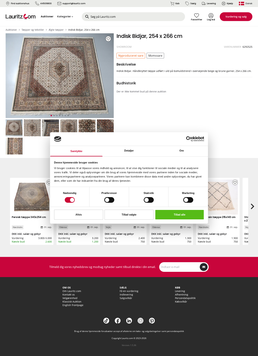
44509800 (46, 3)
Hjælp (230, 3)
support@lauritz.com (73, 3)
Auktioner (11, 29)
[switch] (109, 200)
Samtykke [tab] (76, 151)
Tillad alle (179, 214)
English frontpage (72, 305)
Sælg (193, 3)
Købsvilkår (181, 301)
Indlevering (126, 294)
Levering (211, 3)
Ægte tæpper (56, 29)
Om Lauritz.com (71, 291)
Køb (178, 3)
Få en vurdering (129, 291)
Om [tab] (181, 150)
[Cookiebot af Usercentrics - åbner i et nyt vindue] (188, 139)
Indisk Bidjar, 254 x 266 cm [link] (84, 29)
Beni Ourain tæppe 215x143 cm (217, 217)
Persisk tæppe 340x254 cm (29, 217)
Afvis (78, 214)
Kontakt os (68, 294)
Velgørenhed (69, 298)
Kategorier (64, 16)
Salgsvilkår (126, 298)
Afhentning (181, 294)
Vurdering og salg (236, 16)
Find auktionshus (20, 3)
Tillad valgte (129, 214)
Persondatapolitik (185, 298)
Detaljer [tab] (129, 150)
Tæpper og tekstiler (33, 29)
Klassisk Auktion (71, 301)
